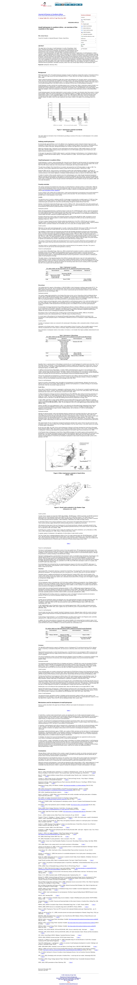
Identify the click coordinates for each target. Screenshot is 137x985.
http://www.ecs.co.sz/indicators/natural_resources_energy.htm (52, 799)
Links (93, 773)
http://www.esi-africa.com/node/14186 (79, 804)
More (84, 44)
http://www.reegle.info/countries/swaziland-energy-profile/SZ (81, 922)
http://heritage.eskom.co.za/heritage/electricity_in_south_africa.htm (53, 809)
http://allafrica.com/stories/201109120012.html (49, 834)
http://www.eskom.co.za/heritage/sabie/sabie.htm (74, 811)
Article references (87, 28)
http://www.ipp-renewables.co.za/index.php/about (75, 785)
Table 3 (68, 543)
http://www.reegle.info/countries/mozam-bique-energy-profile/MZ (83, 919)
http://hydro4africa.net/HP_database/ (50, 190)
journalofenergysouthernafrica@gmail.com (68, 983)
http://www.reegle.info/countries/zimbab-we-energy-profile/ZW (82, 926)
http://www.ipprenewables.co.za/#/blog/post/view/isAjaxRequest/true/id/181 (55, 790)
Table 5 (68, 710)
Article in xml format (87, 26)
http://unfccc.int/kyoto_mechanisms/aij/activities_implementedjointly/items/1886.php (62, 950)
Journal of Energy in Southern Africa (50, 14)
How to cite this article (88, 30)
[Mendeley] (82, 44)
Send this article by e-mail (88, 36)
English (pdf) (86, 24)
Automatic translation (87, 34)
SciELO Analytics (86, 19)
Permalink (85, 48)
